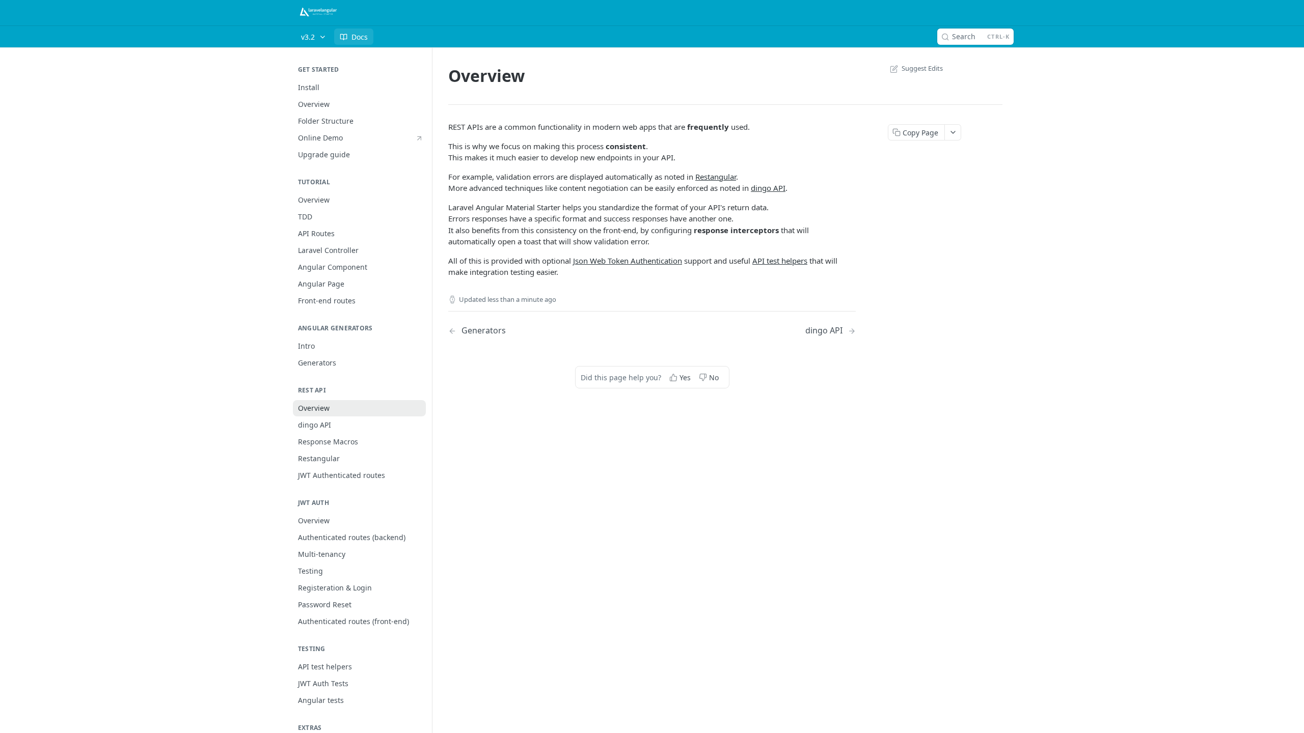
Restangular (715, 177)
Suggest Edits (922, 68)
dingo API (768, 188)
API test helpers (779, 261)
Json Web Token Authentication (627, 261)
